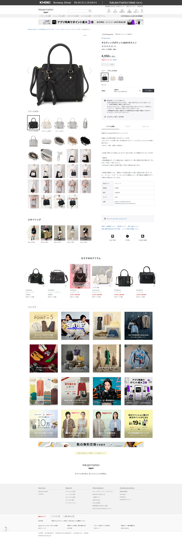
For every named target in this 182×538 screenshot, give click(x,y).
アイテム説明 (110, 126)
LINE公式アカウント (125, 499)
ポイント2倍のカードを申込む (102, 525)
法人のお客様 (96, 503)
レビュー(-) (145, 126)
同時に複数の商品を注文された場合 (111, 229)
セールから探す (70, 500)
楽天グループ (130, 6)
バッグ (57, 29)
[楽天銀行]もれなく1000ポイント (114, 6)
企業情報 (40, 533)
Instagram (123, 497)
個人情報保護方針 (49, 533)
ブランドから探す (71, 491)
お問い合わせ (96, 500)
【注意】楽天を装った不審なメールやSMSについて (91, 453)
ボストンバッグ (65, 29)
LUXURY (40, 494)
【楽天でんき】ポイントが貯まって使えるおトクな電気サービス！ (68, 521)
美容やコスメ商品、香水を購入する (76, 525)
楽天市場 (140, 6)
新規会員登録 (123, 491)
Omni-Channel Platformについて (102, 508)
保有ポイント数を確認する (128, 525)
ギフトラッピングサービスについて (117, 219)
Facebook (123, 494)
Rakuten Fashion (32, 29)
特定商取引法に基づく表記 (100, 505)
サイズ (128, 126)
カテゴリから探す (71, 497)
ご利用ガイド (96, 497)
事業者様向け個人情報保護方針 (63, 533)
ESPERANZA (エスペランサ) (46, 29)
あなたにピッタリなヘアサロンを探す (48, 525)
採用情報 (86, 533)
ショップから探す (71, 494)
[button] (59, 70)
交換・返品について (133, 226)
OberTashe (106, 38)
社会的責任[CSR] (77, 533)
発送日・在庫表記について (108, 226)
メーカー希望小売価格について (130, 229)
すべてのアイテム (71, 503)
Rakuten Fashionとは (99, 494)
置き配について (122, 226)
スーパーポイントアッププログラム (103, 491)
